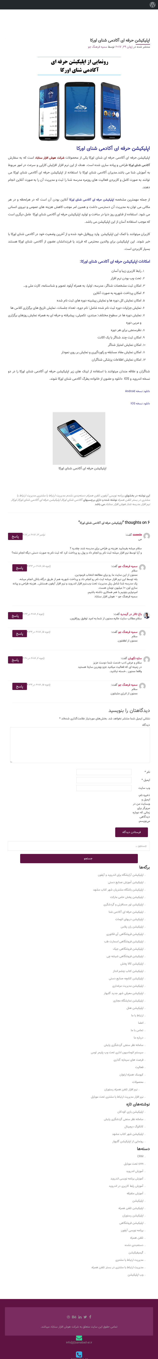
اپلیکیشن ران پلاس (132, 926)
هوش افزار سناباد (116, 504)
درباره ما (138, 1037)
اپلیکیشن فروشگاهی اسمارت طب (123, 941)
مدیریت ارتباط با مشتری (51, 495)
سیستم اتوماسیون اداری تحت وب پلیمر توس (117, 1052)
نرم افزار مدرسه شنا (138, 504)
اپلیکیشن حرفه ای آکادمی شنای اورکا (39, 500)
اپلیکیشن (137, 1201)
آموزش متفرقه (135, 1193)
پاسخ (15, 536)
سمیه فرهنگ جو (97, 47)
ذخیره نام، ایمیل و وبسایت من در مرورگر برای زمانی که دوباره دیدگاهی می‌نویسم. (141, 808)
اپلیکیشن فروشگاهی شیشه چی (125, 956)
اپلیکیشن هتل (135, 1008)
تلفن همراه (93, 495)
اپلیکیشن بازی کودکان (130, 1112)
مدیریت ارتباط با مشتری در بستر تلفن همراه (117, 1267)
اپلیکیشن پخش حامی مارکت (126, 897)
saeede (137, 535)
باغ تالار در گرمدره (131, 614)
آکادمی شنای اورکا (72, 500)
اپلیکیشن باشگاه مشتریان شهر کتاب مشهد (118, 889)
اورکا (14, 500)
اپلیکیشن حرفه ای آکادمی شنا (126, 912)
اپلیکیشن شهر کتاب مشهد (127, 1134)
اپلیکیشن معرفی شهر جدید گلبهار (123, 993)
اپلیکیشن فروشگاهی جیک (128, 949)
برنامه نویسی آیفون (112, 495)
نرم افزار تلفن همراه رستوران (120, 1089)
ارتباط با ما (137, 1015)
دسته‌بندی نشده (76, 495)
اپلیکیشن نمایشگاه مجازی (128, 1000)
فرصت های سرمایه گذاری (128, 1060)
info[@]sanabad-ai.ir (79, 1342)
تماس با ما (137, 1030)
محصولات (137, 1082)
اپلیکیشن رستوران (132, 1215)
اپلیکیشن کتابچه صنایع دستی (126, 978)
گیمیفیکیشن (136, 1252)
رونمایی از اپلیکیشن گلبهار (127, 1141)
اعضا (140, 1023)
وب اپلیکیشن (135, 1274)
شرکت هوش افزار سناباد (49, 158)
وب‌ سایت (144, 788)
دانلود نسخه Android (137, 391)
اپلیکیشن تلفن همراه (130, 1208)
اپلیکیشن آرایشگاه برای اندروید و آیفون (120, 875)
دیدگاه (146, 725)
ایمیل (146, 780)
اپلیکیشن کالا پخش (131, 963)
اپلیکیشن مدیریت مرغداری (127, 986)
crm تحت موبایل (133, 1164)
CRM (140, 1156)
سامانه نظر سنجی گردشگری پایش (123, 1045)
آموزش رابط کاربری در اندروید (126, 1186)
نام (147, 772)
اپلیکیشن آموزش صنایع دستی (125, 882)
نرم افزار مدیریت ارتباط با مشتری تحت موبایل (117, 1097)
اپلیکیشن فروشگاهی (131, 1223)
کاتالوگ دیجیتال (133, 1126)
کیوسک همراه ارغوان (131, 1074)
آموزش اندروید (134, 1171)
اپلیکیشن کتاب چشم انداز (128, 971)
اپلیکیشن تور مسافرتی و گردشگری (123, 904)
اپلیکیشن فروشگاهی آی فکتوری (124, 934)
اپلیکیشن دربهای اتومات (129, 919)
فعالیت (139, 1067)
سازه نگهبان (135, 658)
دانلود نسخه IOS (140, 403)
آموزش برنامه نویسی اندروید (126, 1178)
